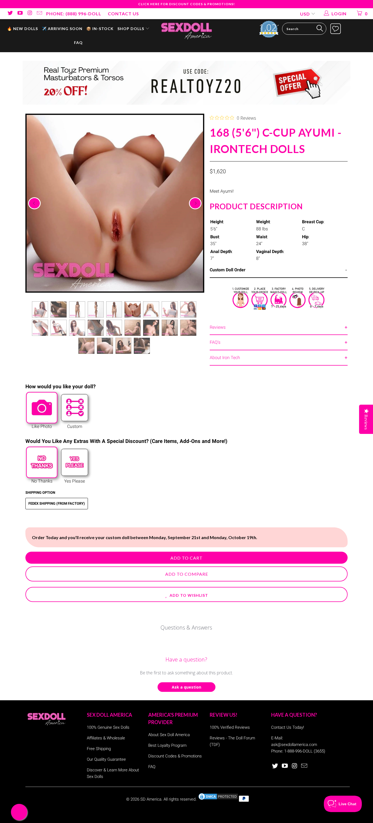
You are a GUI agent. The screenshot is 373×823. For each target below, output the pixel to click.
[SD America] (187, 30)
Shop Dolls (131, 28)
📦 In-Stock (100, 28)
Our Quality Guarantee (106, 759)
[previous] (34, 203)
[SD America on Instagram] (29, 13)
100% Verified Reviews (230, 727)
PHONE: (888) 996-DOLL (73, 13)
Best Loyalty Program (167, 745)
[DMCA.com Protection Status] (218, 799)
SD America (150, 799)
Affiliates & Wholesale (106, 738)
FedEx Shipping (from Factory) (56, 503)
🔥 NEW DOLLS (22, 28)
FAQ (78, 42)
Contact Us (123, 13)
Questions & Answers (186, 627)
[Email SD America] (39, 13)
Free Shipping (99, 748)
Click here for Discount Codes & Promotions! (186, 4)
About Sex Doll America (169, 734)
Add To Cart (186, 557)
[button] (186, 594)
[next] (195, 203)
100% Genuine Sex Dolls (108, 727)
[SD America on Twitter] (10, 13)
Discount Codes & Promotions (175, 756)
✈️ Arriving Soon (62, 28)
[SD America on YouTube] (20, 13)
